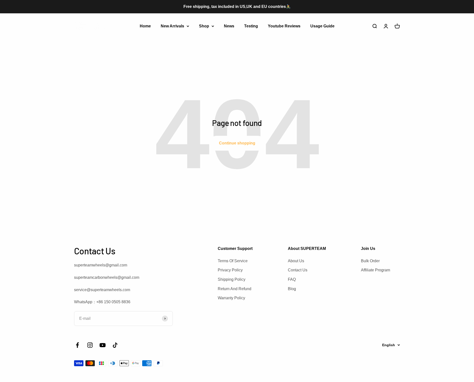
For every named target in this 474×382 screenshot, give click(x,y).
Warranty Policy (231, 298)
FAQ (292, 279)
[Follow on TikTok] (115, 345)
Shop (204, 26)
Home (145, 26)
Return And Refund (234, 289)
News (229, 26)
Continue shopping (237, 143)
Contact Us (297, 270)
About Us (296, 261)
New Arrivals (172, 26)
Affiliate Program (375, 270)
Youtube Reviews (284, 26)
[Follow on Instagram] (90, 345)
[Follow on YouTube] (102, 345)
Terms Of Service (233, 261)
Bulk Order (370, 261)
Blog (292, 289)
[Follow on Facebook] (77, 345)
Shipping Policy (231, 279)
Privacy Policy (230, 270)
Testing (251, 26)
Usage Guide (322, 26)
